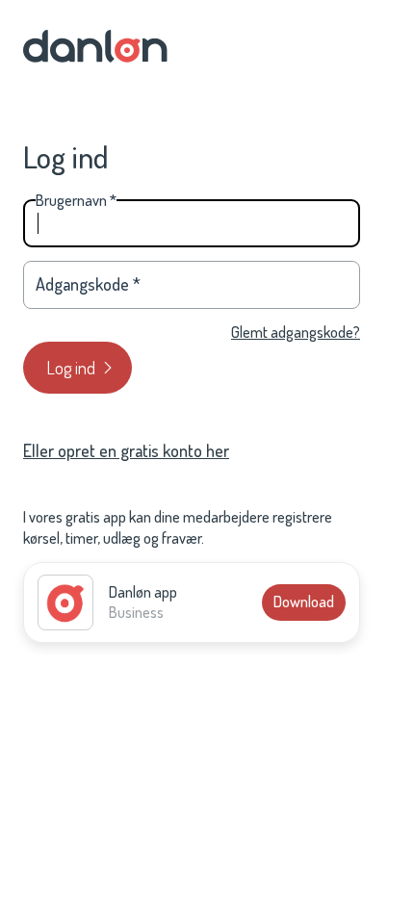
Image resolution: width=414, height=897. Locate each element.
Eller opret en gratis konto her (126, 450)
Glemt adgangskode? (295, 332)
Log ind (70, 367)
